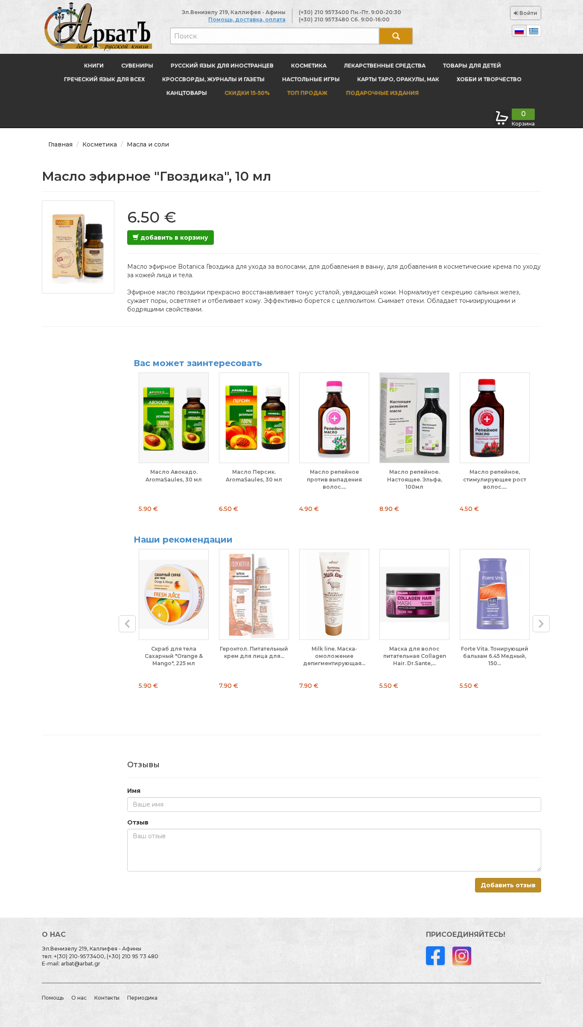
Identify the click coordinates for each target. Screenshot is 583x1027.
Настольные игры (311, 79)
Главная (60, 144)
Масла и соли (148, 144)
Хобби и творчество (489, 79)
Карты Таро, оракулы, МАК (398, 79)
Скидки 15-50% (247, 93)
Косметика (308, 65)
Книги (94, 65)
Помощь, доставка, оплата (247, 19)
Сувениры (137, 65)
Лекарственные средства (385, 65)
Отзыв (138, 822)
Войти (527, 13)
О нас (79, 998)
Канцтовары (186, 93)
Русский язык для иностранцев (222, 65)
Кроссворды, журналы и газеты (213, 79)
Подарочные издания (382, 93)
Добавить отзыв (508, 885)
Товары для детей (472, 65)
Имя (133, 791)
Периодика (142, 998)
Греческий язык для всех (104, 79)
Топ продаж (307, 93)
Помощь (53, 998)
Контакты (107, 998)
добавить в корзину (173, 237)
